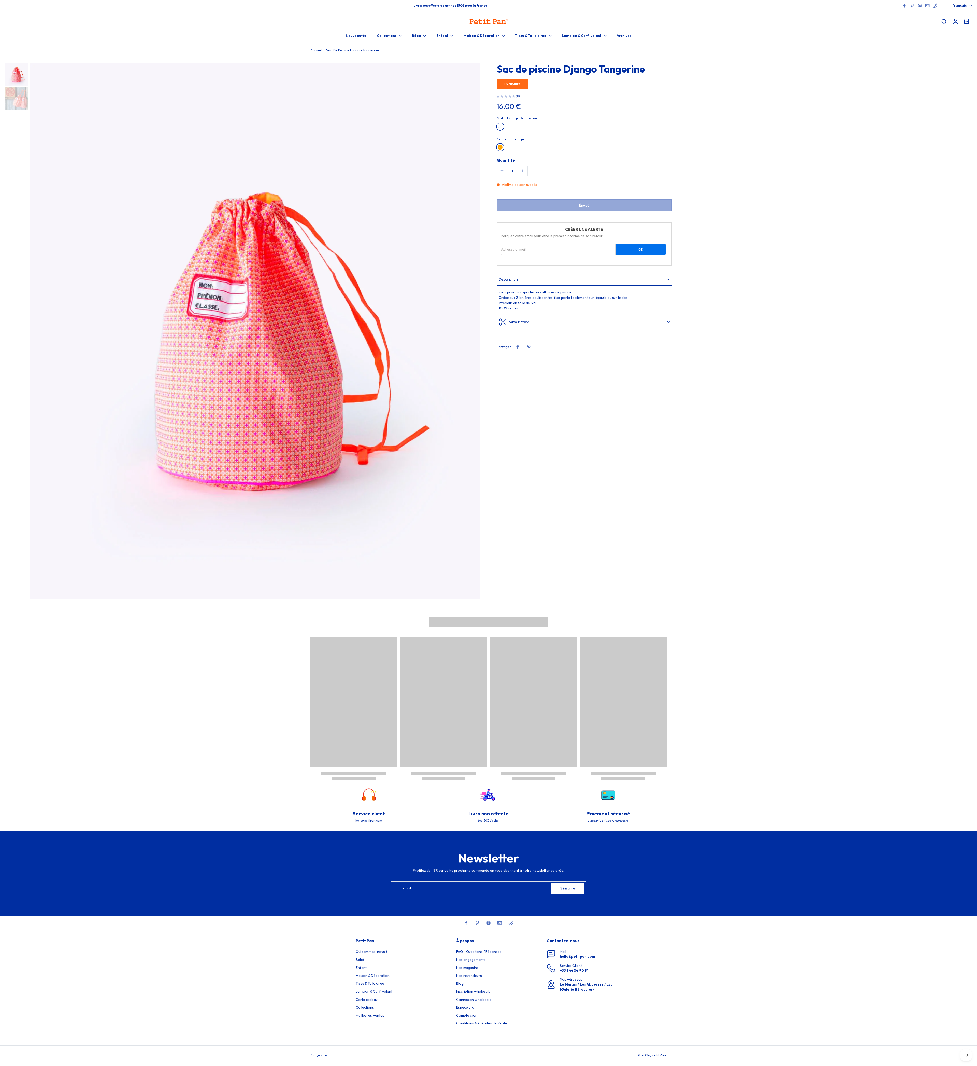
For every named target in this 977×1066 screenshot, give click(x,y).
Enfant (361, 967)
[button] (584, 205)
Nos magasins (467, 967)
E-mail (406, 888)
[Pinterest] (912, 6)
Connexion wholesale (473, 999)
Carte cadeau (367, 999)
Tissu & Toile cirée (370, 983)
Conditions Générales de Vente (481, 1023)
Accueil (316, 50)
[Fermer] (84, 1044)
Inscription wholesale (473, 991)
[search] (944, 21)
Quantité (506, 160)
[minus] (502, 170)
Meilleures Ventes (370, 1015)
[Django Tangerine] (500, 126)
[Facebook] (904, 6)
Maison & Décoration (373, 975)
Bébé (360, 959)
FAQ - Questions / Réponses (478, 951)
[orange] (500, 147)
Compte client (467, 1015)
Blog (460, 983)
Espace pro (465, 1007)
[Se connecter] (955, 21)
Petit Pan (659, 1055)
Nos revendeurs (469, 975)
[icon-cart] (966, 21)
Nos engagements (470, 959)
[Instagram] (920, 6)
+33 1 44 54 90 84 (574, 970)
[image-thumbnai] (16, 74)
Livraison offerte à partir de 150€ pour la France (450, 5)
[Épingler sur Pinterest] (529, 347)
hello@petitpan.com (577, 956)
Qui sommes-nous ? (371, 951)
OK (640, 249)
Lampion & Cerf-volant (374, 991)
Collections (365, 1007)
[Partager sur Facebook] (517, 347)
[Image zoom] (255, 331)
